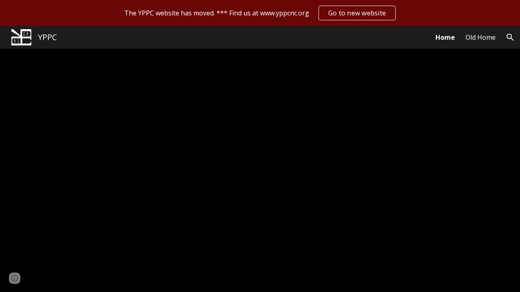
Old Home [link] (481, 37)
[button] (510, 37)
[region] (260, 13)
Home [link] (445, 37)
